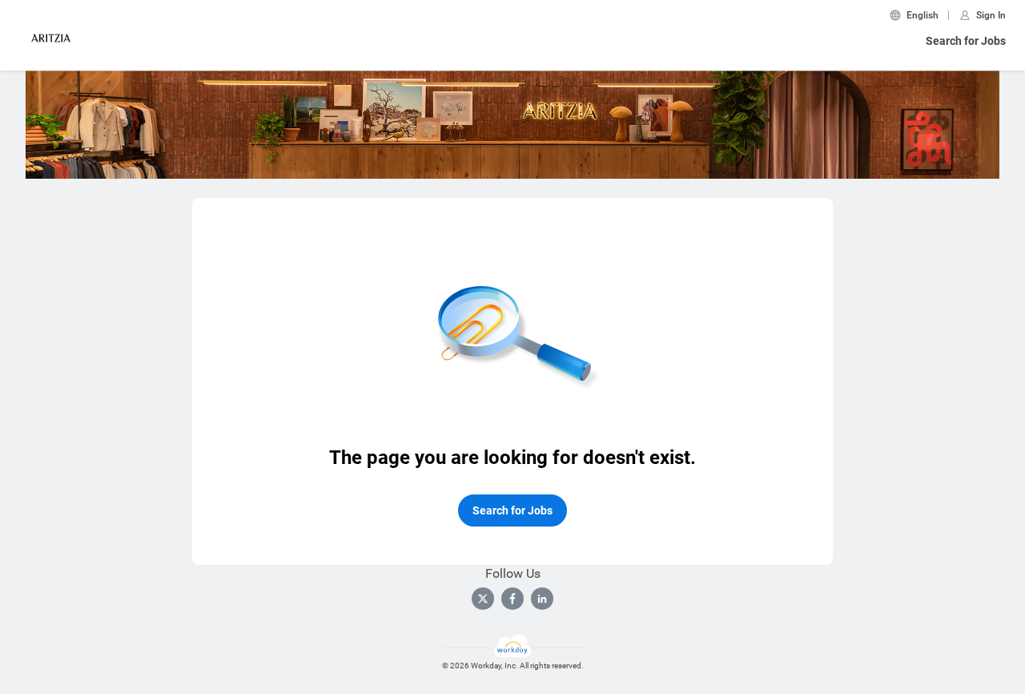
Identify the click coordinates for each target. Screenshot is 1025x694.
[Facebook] (512, 598)
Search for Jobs (966, 40)
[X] (483, 598)
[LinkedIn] (542, 598)
